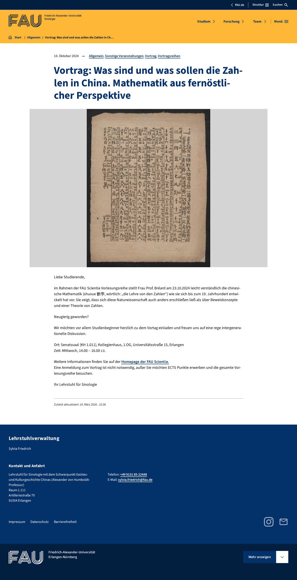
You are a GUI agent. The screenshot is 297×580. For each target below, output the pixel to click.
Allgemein (96, 56)
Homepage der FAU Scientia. (145, 361)
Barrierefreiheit (65, 521)
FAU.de (239, 5)
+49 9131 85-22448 (133, 474)
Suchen (278, 5)
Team (257, 21)
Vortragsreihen (169, 56)
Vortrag (150, 56)
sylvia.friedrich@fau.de (135, 479)
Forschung (232, 21)
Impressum (17, 521)
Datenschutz (39, 521)
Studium (203, 21)
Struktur (258, 5)
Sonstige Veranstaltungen (124, 56)
